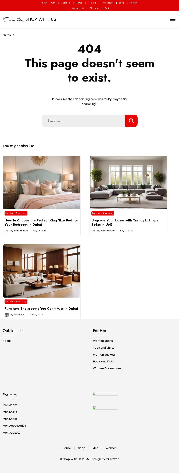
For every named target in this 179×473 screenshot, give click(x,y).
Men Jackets (11, 433)
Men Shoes (10, 419)
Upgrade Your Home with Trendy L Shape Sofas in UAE (125, 222)
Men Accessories (14, 426)
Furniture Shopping (16, 213)
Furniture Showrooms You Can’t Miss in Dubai (41, 308)
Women (111, 448)
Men (95, 448)
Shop (121, 2)
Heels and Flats (103, 361)
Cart (53, 2)
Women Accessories (107, 368)
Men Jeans (10, 405)
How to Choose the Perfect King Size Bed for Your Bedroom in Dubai (41, 222)
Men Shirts (10, 412)
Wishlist (133, 2)
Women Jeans (103, 341)
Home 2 (92, 2)
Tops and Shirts (103, 348)
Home (79, 2)
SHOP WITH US (40, 19)
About (43, 2)
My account (107, 2)
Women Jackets (104, 355)
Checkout (65, 2)
